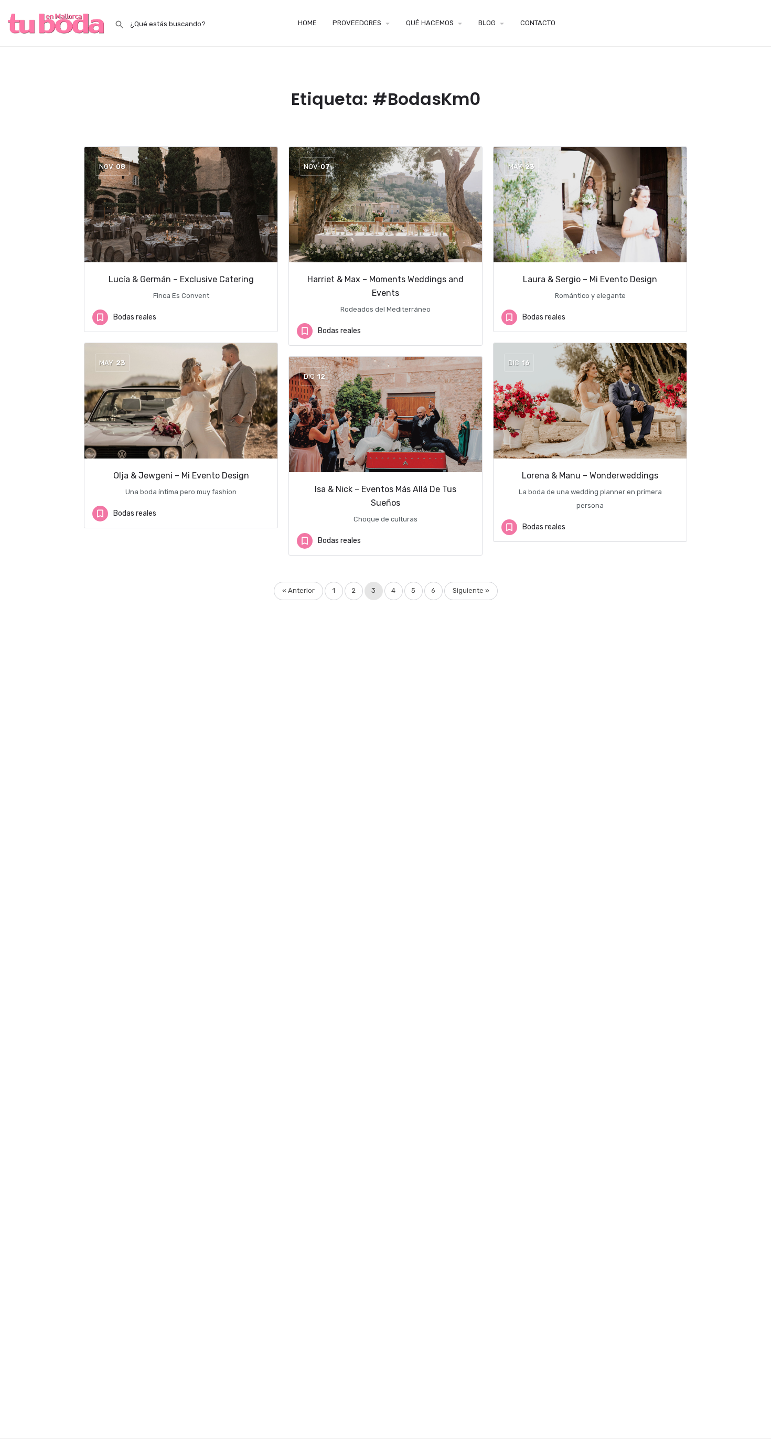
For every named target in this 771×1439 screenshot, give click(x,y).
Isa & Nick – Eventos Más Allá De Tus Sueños (385, 496)
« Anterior (298, 590)
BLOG (487, 23)
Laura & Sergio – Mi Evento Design (590, 279)
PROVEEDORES (357, 23)
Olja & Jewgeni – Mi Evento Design (181, 476)
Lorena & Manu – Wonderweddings (590, 476)
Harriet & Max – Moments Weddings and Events (385, 286)
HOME (307, 23)
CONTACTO (537, 23)
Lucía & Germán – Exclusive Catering (181, 279)
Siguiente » (471, 590)
